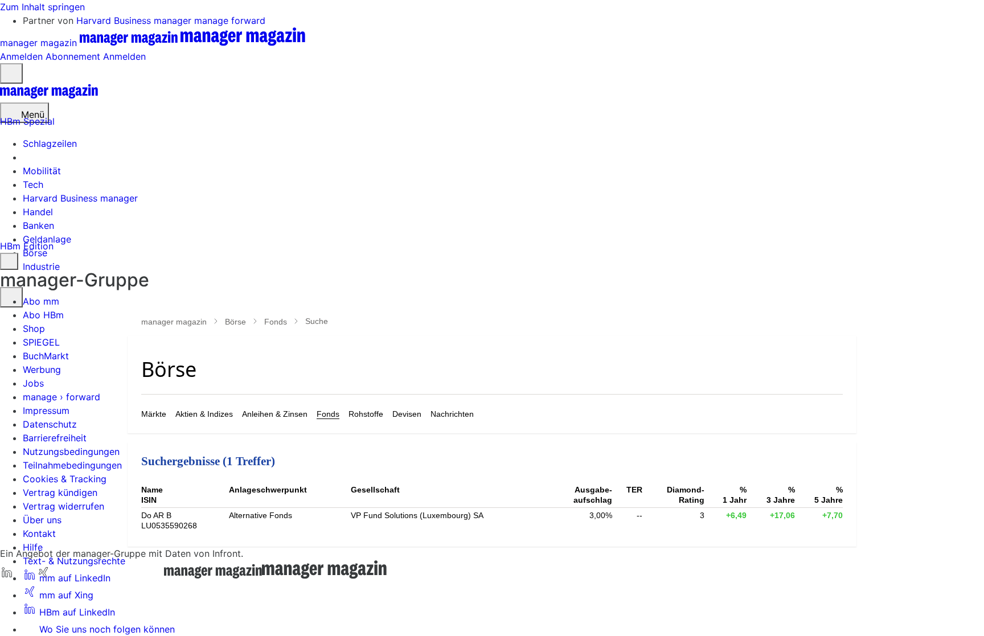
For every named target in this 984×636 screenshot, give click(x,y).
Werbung (42, 369)
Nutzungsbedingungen (71, 451)
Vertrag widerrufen (63, 506)
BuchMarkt (46, 356)
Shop (34, 328)
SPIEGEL (41, 342)
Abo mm (41, 301)
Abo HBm (43, 315)
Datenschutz (50, 424)
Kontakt (39, 533)
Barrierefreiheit (55, 438)
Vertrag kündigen (60, 492)
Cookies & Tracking (64, 479)
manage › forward (61, 397)
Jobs (33, 383)
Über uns (42, 520)
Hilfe (33, 547)
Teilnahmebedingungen (72, 465)
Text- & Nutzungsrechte (74, 561)
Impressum (46, 410)
